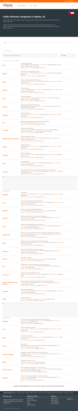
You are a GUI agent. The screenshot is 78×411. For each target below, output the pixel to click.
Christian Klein (24, 266)
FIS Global (5, 130)
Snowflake (5, 291)
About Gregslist (54, 400)
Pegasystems (6, 235)
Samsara (4, 259)
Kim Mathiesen (33, 171)
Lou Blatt (39, 217)
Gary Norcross (24, 129)
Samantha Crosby (58, 353)
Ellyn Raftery (45, 129)
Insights (35, 5)
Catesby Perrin (44, 98)
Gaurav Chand (35, 114)
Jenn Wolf (27, 99)
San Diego (66, 392)
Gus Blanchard (42, 64)
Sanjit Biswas (24, 259)
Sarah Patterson (40, 259)
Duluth (22, 117)
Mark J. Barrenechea (25, 217)
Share (72, 5)
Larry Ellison (23, 226)
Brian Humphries (25, 114)
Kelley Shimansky (34, 353)
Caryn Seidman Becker (26, 98)
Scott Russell (33, 266)
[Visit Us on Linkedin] (68, 399)
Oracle (4, 226)
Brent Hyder (57, 250)
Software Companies (21, 5)
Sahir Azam (39, 194)
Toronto (71, 392)
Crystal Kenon (39, 369)
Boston (22, 392)
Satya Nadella (24, 171)
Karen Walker (33, 163)
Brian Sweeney (57, 217)
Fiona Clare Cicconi (54, 146)
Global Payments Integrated (10, 138)
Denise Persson (41, 291)
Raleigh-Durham (51, 392)
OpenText (5, 218)
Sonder (4, 299)
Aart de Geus (24, 320)
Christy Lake (56, 337)
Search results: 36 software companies (11, 60)
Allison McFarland (58, 234)
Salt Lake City (59, 392)
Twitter (4, 346)
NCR (3, 203)
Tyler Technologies (7, 354)
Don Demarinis (42, 73)
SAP (3, 266)
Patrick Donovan (24, 81)
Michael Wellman (53, 329)
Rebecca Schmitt (54, 114)
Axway (4, 82)
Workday (5, 378)
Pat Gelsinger (24, 163)
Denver (35, 392)
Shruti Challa (41, 299)
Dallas (31, 392)
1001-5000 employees (31, 76)
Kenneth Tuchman (25, 329)
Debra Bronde (57, 202)
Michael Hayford (24, 202)
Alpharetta (23, 67)
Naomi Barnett (59, 242)
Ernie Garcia (23, 89)
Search (75, 1)
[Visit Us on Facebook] (70, 399)
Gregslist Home (54, 398)
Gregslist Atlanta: (32, 396)
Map (31, 5)
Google (4, 147)
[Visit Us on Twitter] (69, 399)
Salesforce (5, 251)
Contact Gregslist (55, 403)
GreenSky (5, 155)
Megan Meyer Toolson (40, 210)
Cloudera (5, 107)
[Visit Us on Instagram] (72, 399)
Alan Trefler (23, 234)
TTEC (3, 329)
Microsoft (5, 172)
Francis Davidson (24, 299)
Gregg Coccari (24, 362)
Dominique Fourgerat (54, 81)
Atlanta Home (30, 398)
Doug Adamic (53, 274)
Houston (40, 392)
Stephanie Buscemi (34, 250)
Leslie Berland (32, 345)
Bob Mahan (58, 106)
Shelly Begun (60, 291)
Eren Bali (32, 362)
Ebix (3, 123)
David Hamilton (34, 274)
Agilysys (4, 73)
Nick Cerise (35, 329)
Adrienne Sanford (55, 89)
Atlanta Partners (69, 1)
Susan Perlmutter (41, 242)
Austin (18, 392)
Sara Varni (39, 337)
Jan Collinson (57, 320)
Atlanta (22, 84)
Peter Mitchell (24, 369)
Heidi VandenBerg (32, 138)
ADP (3, 65)
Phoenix (45, 392)
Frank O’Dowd (41, 106)
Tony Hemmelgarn (25, 282)
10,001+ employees (30, 67)
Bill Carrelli (41, 282)
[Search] (56, 55)
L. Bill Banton (54, 138)
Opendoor (5, 210)
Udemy (4, 362)
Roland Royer (35, 81)
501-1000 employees (29, 157)
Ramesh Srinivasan (25, 73)
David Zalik (23, 154)
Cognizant (5, 115)
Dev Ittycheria (24, 194)
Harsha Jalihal (56, 194)
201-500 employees (28, 245)
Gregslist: (53, 396)
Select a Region (6, 1)
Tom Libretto (38, 234)
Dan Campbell (41, 202)
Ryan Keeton (38, 89)
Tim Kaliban (31, 154)
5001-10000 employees (31, 237)
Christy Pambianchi (56, 163)
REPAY (4, 243)
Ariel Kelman (41, 226)
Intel (3, 163)
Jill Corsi (34, 131)
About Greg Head (55, 401)
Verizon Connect (7, 369)
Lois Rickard (53, 154)
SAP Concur (5, 275)
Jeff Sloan (23, 138)
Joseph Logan (39, 320)
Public (44, 67)
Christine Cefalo (41, 377)
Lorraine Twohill (34, 146)
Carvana (4, 90)
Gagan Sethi (39, 122)
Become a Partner (31, 405)
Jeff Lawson (23, 337)
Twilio (4, 338)
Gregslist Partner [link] (8, 50)
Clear (3, 98)
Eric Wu (22, 210)
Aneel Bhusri (24, 377)
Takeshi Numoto (52, 171)
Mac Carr (58, 282)
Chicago (27, 392)
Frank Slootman (24, 291)
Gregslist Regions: (7, 392)
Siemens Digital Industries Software (10, 283)
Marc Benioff (24, 250)
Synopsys (5, 321)
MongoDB (5, 195)
